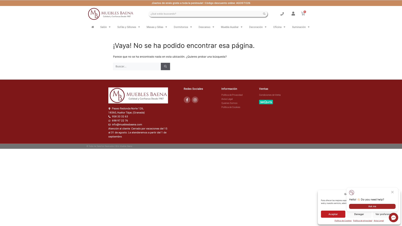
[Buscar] (264, 14)
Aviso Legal (379, 220)
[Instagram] (195, 100)
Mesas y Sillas (155, 27)
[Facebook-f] (187, 100)
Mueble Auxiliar (230, 27)
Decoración (256, 27)
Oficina (277, 27)
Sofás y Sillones (126, 27)
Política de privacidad (362, 220)
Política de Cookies (343, 220)
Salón (103, 27)
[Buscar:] (137, 66)
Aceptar (333, 214)
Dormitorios (181, 27)
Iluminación (299, 27)
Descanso (204, 27)
